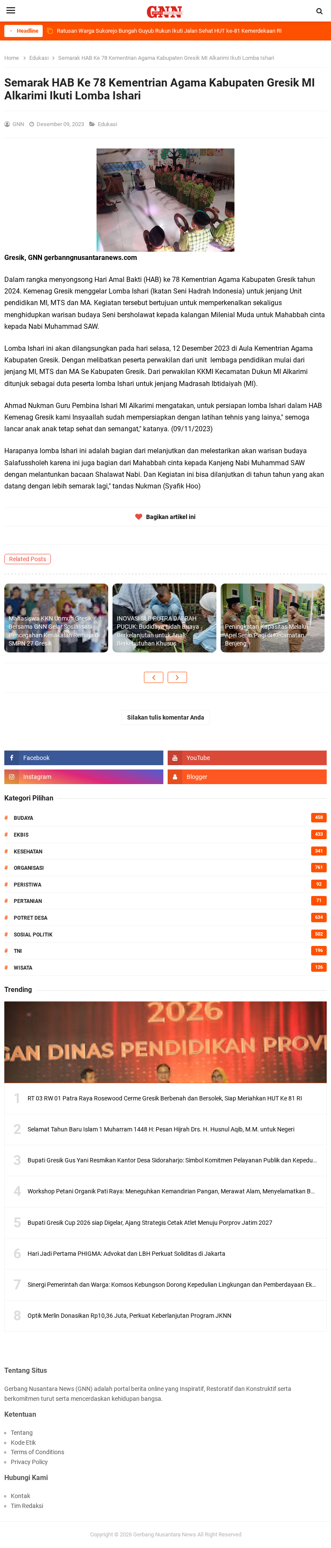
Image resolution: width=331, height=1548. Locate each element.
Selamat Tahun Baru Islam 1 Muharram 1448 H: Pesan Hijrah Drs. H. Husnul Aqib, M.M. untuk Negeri (161, 1129)
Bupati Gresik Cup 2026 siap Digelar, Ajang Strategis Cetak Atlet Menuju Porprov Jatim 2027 (150, 1222)
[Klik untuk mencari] (320, 11)
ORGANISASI (29, 868)
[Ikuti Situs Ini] (247, 776)
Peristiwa (27, 885)
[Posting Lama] (177, 677)
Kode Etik (23, 1442)
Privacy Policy (29, 1461)
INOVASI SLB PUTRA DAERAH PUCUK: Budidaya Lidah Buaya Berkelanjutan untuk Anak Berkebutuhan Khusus (158, 631)
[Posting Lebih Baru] (153, 677)
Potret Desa (30, 918)
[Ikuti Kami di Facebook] (83, 758)
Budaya (23, 818)
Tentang (22, 1432)
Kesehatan (28, 852)
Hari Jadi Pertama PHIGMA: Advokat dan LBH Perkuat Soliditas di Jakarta (126, 1253)
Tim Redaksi (27, 1505)
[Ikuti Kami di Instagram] (83, 776)
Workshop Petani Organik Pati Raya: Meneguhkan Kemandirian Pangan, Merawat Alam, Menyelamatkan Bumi (174, 1191)
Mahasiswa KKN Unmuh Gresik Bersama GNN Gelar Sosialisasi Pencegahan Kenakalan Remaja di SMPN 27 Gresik (54, 631)
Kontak (20, 1495)
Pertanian (28, 901)
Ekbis (21, 835)
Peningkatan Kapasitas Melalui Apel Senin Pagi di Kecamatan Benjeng (266, 635)
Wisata (23, 968)
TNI (18, 951)
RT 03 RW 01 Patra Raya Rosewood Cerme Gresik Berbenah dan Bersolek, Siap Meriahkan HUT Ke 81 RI (165, 1098)
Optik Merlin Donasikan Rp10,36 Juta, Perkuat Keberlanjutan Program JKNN (129, 1315)
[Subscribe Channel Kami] (247, 758)
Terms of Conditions (37, 1452)
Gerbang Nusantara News (165, 1534)
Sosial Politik (33, 935)
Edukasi (108, 124)
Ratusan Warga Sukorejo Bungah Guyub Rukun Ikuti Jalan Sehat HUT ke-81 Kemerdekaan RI (169, 31)
